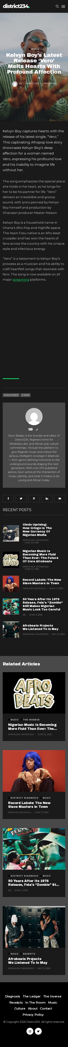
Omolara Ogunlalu (34, 588)
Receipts (29, 954)
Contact (46, 1008)
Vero (26, 395)
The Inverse (31, 720)
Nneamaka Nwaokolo (36, 540)
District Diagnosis (24, 798)
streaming (21, 279)
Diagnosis (12, 996)
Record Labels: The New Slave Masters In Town (29, 805)
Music (35, 49)
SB (20, 83)
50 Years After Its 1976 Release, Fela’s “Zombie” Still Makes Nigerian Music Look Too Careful (33, 883)
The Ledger (32, 996)
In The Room (35, 1002)
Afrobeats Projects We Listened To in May (27, 961)
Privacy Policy (33, 1014)
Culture (19, 1008)
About (33, 1008)
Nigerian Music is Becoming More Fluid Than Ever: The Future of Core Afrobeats (32, 727)
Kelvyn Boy (12, 395)
